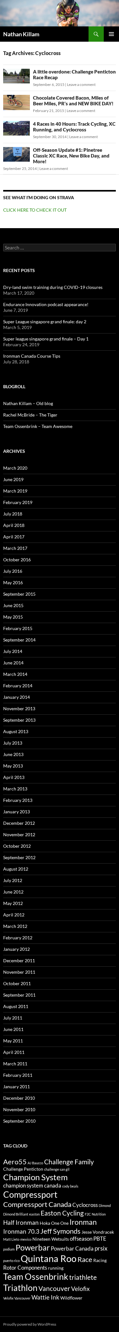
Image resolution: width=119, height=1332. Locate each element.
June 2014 (13, 662)
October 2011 (17, 983)
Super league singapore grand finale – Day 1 (46, 338)
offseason (81, 1239)
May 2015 (13, 617)
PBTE (99, 1239)
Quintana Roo (48, 1258)
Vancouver (54, 1288)
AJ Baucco (35, 1163)
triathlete (83, 1277)
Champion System (35, 1177)
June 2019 (13, 479)
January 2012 (16, 949)
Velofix (80, 1288)
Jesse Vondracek (98, 1232)
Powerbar (33, 1247)
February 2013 (17, 800)
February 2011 (17, 1075)
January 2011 (16, 1086)
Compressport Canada (37, 1204)
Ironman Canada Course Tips (31, 356)
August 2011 (15, 1006)
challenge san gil (56, 1169)
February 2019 (17, 502)
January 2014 (16, 697)
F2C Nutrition (95, 1214)
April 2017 (13, 536)
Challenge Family (69, 1162)
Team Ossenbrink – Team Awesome (37, 426)
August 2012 (15, 869)
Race (84, 1259)
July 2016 (12, 571)
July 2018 (12, 513)
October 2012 (17, 846)
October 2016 (17, 559)
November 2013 (19, 708)
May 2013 (13, 765)
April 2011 (13, 1052)
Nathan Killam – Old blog (28, 403)
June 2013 (13, 754)
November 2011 (19, 972)
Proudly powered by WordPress (29, 1324)
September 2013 (19, 720)
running (55, 1268)
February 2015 (17, 628)
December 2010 (19, 1098)
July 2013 (12, 743)
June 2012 (13, 891)
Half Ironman (21, 1222)
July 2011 (12, 1017)
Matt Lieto (11, 1239)
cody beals (70, 1186)
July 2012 (12, 880)
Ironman (83, 1221)
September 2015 (19, 594)
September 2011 (19, 995)
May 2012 (13, 903)
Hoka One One (54, 1223)
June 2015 (13, 605)
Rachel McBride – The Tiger (30, 414)
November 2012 (19, 834)
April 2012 (13, 914)
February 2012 (17, 937)
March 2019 (15, 491)
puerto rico (11, 1260)
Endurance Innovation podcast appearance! (46, 304)
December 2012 (19, 823)
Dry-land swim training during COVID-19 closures (52, 287)
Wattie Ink (45, 1297)
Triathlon (20, 1287)
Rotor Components (25, 1268)
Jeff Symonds (60, 1231)
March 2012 (15, 926)
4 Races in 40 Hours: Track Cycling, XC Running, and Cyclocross (74, 126)
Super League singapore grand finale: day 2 (44, 321)
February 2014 (17, 685)
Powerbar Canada (72, 1248)
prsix (101, 1248)
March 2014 (15, 674)
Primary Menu (111, 34)
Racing (100, 1260)
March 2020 (15, 468)
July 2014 (12, 651)
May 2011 (13, 1040)
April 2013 (13, 777)
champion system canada (32, 1185)
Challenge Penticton (23, 1169)
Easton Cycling (62, 1213)
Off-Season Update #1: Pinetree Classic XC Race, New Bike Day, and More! (71, 155)
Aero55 (15, 1161)
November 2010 (19, 1109)
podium (9, 1249)
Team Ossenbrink (35, 1277)
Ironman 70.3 (21, 1231)
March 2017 (15, 548)
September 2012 (19, 857)
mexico (25, 1239)
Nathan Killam (21, 34)
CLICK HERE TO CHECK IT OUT (35, 210)
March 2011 (15, 1063)
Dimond (105, 1205)
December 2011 (19, 960)
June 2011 (13, 1029)
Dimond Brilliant (15, 1214)
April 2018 (13, 525)
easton (34, 1214)
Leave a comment (81, 84)
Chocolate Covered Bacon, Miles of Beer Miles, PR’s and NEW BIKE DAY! (73, 100)
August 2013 (15, 731)
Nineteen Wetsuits (50, 1239)
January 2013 (16, 811)
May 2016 (13, 582)
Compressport (30, 1194)
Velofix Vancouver (16, 1298)
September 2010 (19, 1121)
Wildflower (71, 1297)
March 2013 (15, 788)
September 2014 (19, 639)
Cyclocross (85, 1205)
